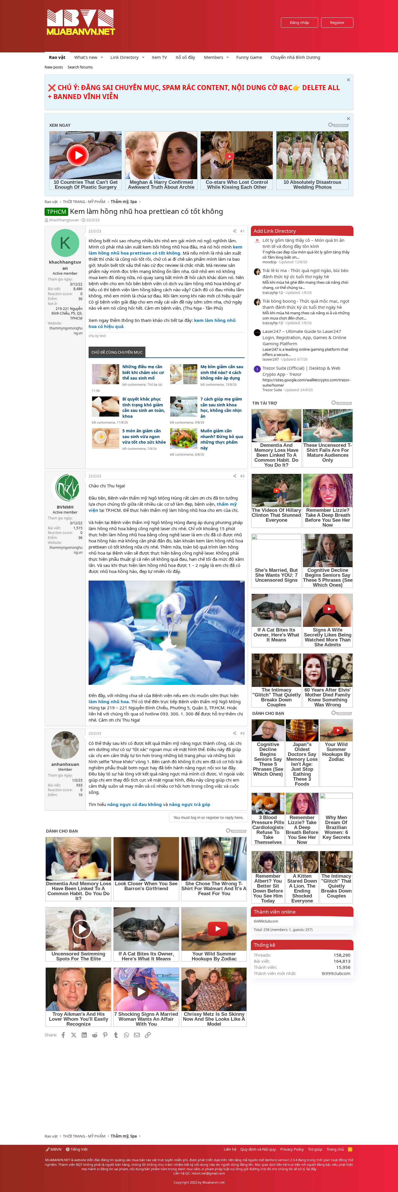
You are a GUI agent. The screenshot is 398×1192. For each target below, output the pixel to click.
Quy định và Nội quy (258, 1149)
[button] (102, 57)
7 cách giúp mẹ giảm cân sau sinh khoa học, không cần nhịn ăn (221, 407)
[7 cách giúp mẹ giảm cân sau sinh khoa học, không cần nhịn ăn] (184, 406)
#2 (242, 476)
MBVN (55, 1149)
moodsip (270, 262)
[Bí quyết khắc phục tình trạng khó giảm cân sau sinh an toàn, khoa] (105, 406)
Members (213, 57)
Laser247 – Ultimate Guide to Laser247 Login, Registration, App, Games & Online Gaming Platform (304, 337)
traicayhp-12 (273, 292)
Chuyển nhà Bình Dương (295, 57)
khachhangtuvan (64, 220)
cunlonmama (137, 384)
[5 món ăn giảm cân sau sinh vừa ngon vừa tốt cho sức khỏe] (105, 438)
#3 (242, 733)
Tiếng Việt (79, 1149)
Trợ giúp (315, 1149)
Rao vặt (57, 57)
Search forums (80, 67)
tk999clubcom (266, 921)
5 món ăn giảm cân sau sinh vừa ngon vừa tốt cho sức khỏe (144, 436)
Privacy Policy (292, 1149)
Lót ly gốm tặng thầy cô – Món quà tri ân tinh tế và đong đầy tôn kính (303, 243)
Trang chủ (335, 1149)
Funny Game (249, 57)
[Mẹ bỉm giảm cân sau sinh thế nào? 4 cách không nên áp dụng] (184, 374)
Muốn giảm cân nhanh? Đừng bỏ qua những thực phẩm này (221, 439)
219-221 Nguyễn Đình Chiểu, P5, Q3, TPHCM (67, 313)
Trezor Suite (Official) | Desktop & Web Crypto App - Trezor (301, 371)
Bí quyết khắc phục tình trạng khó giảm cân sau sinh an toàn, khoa (143, 407)
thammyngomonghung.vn (66, 331)
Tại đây (311, 1169)
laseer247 (271, 359)
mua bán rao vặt (144, 1160)
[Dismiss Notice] (347, 80)
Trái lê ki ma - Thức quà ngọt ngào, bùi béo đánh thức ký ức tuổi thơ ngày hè (305, 273)
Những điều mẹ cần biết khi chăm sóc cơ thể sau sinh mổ (143, 372)
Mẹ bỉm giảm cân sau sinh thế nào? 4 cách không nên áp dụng (221, 372)
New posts (54, 67)
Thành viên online (275, 911)
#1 (242, 231)
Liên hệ (230, 1149)
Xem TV (159, 57)
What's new (85, 57)
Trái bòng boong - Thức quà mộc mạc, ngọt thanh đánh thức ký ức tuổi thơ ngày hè (306, 304)
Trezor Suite (272, 389)
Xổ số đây (185, 57)
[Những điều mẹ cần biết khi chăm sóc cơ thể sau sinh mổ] (105, 374)
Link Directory (124, 57)
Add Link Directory (275, 231)
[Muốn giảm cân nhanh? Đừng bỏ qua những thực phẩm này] (184, 438)
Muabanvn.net (213, 1182)
